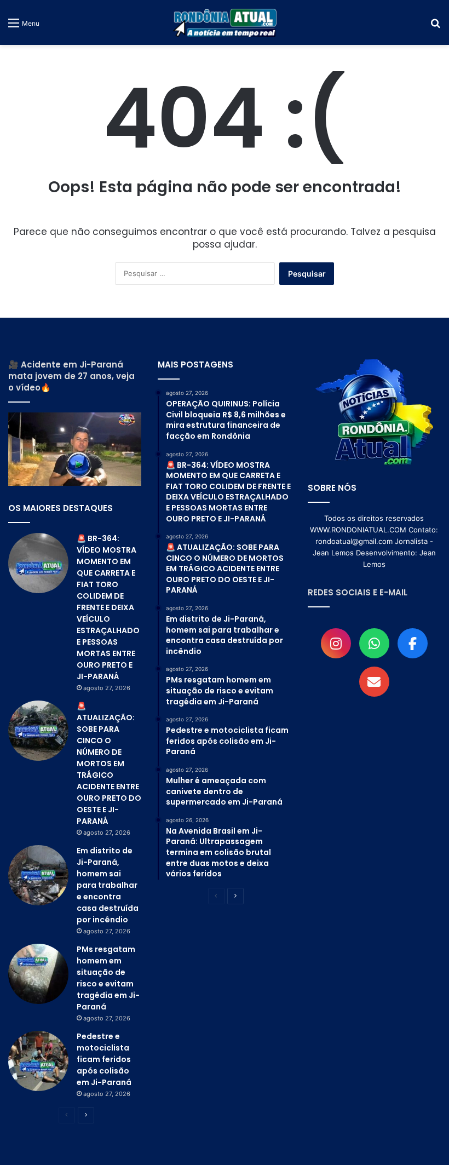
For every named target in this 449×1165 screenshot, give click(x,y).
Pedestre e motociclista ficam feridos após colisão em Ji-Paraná (104, 1059)
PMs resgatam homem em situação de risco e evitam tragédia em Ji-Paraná (108, 978)
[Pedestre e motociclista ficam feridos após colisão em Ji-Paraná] (38, 1061)
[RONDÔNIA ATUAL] (224, 22)
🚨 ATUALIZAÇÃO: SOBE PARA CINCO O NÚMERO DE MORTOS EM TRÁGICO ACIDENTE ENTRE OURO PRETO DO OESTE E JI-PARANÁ (109, 764)
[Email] (374, 682)
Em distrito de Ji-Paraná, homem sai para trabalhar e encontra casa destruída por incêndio (108, 885)
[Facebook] (413, 643)
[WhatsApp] (374, 643)
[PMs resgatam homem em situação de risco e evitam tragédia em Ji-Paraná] (38, 974)
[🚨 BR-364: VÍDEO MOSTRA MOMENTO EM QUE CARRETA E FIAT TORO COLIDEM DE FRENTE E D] (38, 563)
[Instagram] (336, 643)
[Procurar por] (435, 26)
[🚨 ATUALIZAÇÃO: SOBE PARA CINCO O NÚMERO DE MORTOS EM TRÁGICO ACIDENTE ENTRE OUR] (38, 731)
